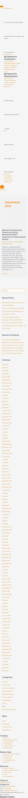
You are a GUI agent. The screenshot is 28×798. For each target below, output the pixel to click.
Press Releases (18, 242)
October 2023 (6, 450)
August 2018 (5, 597)
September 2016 (6, 655)
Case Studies (6, 685)
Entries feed (5, 724)
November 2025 (6, 383)
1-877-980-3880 (10, 786)
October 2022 (6, 484)
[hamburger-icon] (1, 6)
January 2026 (6, 380)
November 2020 (6, 527)
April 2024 (5, 438)
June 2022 (5, 496)
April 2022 (5, 502)
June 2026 (5, 364)
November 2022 (6, 481)
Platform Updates (7, 697)
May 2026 (4, 367)
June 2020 (5, 536)
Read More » (5, 273)
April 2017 (5, 634)
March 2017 (5, 637)
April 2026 (5, 370)
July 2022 (5, 493)
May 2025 (4, 401)
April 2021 (5, 524)
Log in (4, 721)
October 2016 (6, 652)
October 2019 (6, 560)
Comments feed (6, 727)
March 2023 (5, 472)
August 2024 (6, 426)
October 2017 (6, 625)
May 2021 (4, 520)
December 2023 (6, 444)
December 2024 (6, 413)
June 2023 (5, 462)
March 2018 (5, 612)
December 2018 (6, 585)
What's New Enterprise (9, 709)
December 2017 (6, 621)
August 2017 (5, 628)
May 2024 (4, 435)
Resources (7, 86)
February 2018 (6, 615)
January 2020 (6, 551)
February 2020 (6, 548)
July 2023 (5, 459)
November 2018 (6, 588)
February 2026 (6, 377)
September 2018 (6, 594)
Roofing (4, 703)
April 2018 (5, 609)
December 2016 (6, 646)
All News (4, 682)
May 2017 (4, 631)
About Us (7, 174)
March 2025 (5, 407)
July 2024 (5, 429)
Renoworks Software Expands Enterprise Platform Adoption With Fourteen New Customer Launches (12, 319)
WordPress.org (6, 730)
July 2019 (5, 569)
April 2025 (5, 404)
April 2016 (5, 667)
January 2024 (6, 441)
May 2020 (4, 539)
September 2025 (7, 389)
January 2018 (6, 618)
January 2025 (6, 410)
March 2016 (5, 670)
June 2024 (5, 432)
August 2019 (5, 566)
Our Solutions (8, 54)
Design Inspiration (7, 691)
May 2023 (4, 465)
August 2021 (5, 514)
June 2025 (5, 398)
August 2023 (5, 456)
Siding (4, 706)
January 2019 (6, 582)
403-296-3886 (7, 788)
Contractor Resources (8, 688)
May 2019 (4, 576)
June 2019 (5, 572)
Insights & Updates (7, 694)
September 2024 (7, 423)
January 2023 (6, 478)
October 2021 (6, 511)
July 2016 (5, 661)
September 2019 (6, 563)
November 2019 (6, 557)
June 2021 (5, 517)
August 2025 (5, 392)
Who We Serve (8, 8)
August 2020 (6, 533)
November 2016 (6, 649)
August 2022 (5, 490)
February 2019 (6, 579)
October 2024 (6, 419)
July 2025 (5, 395)
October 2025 (6, 386)
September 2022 (7, 487)
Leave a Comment (7, 242)
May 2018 (4, 606)
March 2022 (5, 505)
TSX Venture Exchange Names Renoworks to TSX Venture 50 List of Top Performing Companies (13, 350)
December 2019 (6, 554)
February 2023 (6, 475)
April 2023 (5, 468)
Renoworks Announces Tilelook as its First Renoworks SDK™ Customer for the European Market (14, 234)
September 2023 (7, 453)
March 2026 (5, 374)
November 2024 (6, 416)
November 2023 (6, 447)
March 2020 (5, 545)
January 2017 (6, 643)
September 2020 (7, 530)
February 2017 (6, 640)
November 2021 (6, 508)
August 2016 (5, 658)
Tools (5, 130)
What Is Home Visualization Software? (13, 308)
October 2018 (6, 591)
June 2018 (5, 603)
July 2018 (5, 600)
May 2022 (4, 499)
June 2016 (5, 664)
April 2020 (5, 542)
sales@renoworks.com (10, 790)
